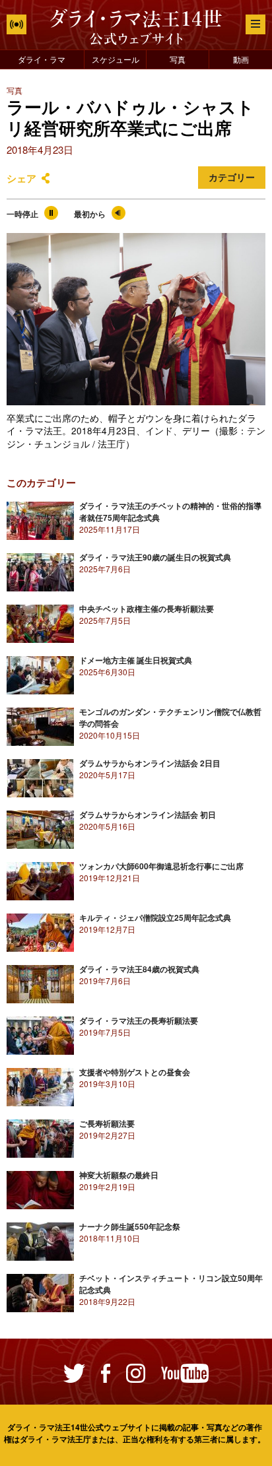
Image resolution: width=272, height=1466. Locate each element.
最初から (90, 214)
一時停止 (22, 214)
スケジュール (115, 59)
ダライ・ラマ (41, 59)
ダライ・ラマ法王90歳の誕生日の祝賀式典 (155, 557)
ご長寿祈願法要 (107, 1123)
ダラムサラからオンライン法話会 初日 (147, 814)
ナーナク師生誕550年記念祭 (129, 1226)
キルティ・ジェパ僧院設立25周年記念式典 (155, 917)
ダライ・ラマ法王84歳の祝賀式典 (139, 969)
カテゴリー (232, 177)
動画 (241, 59)
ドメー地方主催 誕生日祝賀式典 (135, 660)
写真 (178, 59)
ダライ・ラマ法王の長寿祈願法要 (138, 1020)
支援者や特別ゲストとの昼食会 (134, 1072)
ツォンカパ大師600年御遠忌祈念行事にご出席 (161, 866)
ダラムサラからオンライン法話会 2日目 (150, 763)
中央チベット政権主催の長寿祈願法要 (146, 609)
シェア (21, 178)
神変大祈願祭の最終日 (118, 1175)
